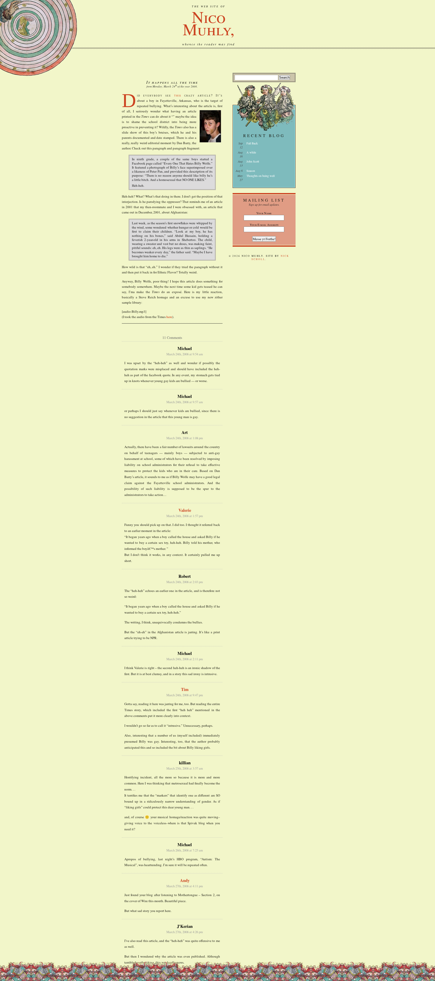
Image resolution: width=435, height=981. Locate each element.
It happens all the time (172, 82)
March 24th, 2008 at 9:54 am (184, 354)
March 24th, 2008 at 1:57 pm (184, 516)
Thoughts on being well (260, 176)
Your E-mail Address (264, 225)
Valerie (184, 510)
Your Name (264, 213)
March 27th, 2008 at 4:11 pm (184, 886)
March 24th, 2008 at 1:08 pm (184, 438)
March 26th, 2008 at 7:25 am (184, 850)
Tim (185, 689)
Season (250, 171)
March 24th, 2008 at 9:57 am (184, 402)
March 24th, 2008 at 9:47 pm (184, 695)
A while (251, 152)
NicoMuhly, (208, 23)
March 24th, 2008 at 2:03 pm (184, 582)
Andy (185, 880)
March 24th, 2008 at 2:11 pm (184, 659)
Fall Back (252, 143)
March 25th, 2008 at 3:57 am (184, 768)
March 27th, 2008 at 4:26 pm (184, 932)
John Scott (252, 161)
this (178, 95)
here (169, 316)
